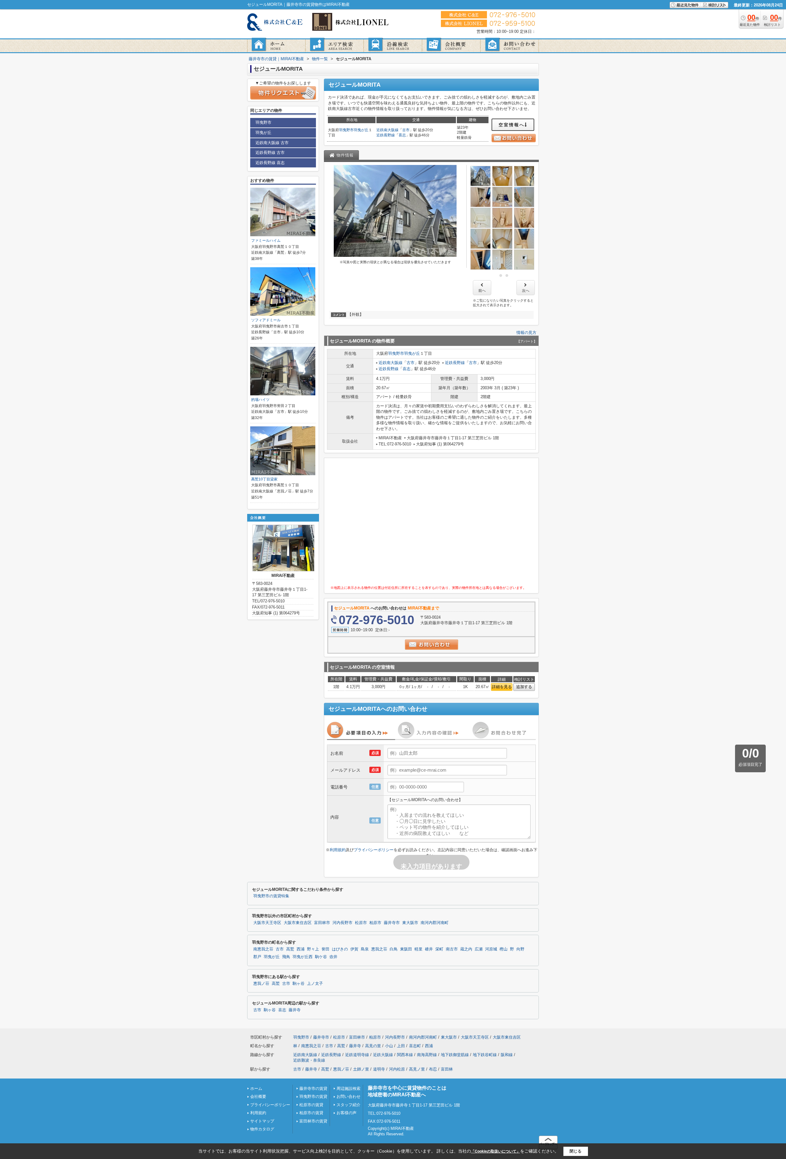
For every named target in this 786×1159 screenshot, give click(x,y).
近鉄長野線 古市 (270, 152)
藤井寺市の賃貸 (313, 1088)
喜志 (402, 135)
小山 (389, 1045)
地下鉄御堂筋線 (455, 1054)
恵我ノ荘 (261, 983)
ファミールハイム (266, 240)
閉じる (576, 1151)
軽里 (418, 949)
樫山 (504, 949)
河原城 (491, 949)
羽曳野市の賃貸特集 (271, 896)
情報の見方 (526, 332)
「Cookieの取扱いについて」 (495, 1151)
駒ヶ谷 (299, 983)
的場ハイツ (260, 399)
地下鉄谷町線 (485, 1054)
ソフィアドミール (266, 320)
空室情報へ (512, 124)
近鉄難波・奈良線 (309, 1060)
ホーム (256, 1088)
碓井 (429, 949)
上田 (401, 1045)
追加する (524, 686)
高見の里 (373, 1045)
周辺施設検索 (348, 1088)
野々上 (313, 949)
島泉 (365, 949)
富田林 (447, 1069)
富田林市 (322, 923)
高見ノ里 (417, 1069)
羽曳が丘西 (303, 957)
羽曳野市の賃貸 (313, 1096)
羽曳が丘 (361, 130)
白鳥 (394, 949)
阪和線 (507, 1054)
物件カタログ (262, 1129)
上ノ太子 (315, 983)
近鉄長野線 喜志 (270, 162)
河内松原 (397, 1069)
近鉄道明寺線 (357, 1054)
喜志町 (415, 1045)
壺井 (333, 957)
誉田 (325, 949)
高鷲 (290, 949)
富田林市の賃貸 (313, 1121)
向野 (520, 949)
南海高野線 (427, 1054)
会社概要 (258, 1096)
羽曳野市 (346, 130)
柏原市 (375, 923)
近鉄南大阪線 (387, 130)
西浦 (301, 949)
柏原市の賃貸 (311, 1112)
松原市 (361, 923)
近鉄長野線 (385, 135)
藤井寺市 (392, 923)
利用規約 (338, 850)
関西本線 (405, 1054)
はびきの (340, 949)
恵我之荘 (379, 949)
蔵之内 (466, 949)
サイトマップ (262, 1121)
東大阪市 (410, 923)
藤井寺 (295, 1010)
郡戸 (257, 957)
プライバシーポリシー (374, 850)
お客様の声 (346, 1112)
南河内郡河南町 (435, 923)
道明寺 (379, 1069)
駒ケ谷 (321, 957)
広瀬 (479, 949)
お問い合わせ (348, 1096)
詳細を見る (502, 686)
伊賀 (354, 949)
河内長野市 (342, 923)
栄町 (439, 949)
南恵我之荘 (263, 949)
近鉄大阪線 (383, 1054)
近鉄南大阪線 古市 (272, 142)
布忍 (433, 1069)
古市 (406, 130)
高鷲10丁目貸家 (264, 479)
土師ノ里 (361, 1069)
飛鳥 (286, 957)
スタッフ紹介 (348, 1104)
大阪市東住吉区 (298, 923)
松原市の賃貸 (311, 1104)
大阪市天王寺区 (267, 923)
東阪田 (406, 949)
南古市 (452, 949)
